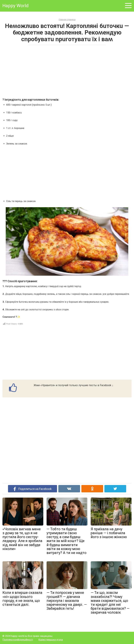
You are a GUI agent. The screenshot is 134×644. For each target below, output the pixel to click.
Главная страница (67, 19)
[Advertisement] (67, 71)
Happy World (15, 5)
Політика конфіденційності (17, 639)
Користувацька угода (50, 639)
